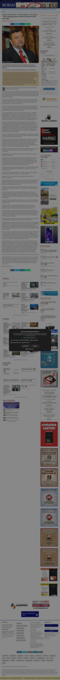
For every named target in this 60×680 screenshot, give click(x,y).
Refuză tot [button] (35, 346)
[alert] (30, 340)
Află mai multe (32, 335)
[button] (30, 337)
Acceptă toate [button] (25, 346)
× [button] (49, 330)
